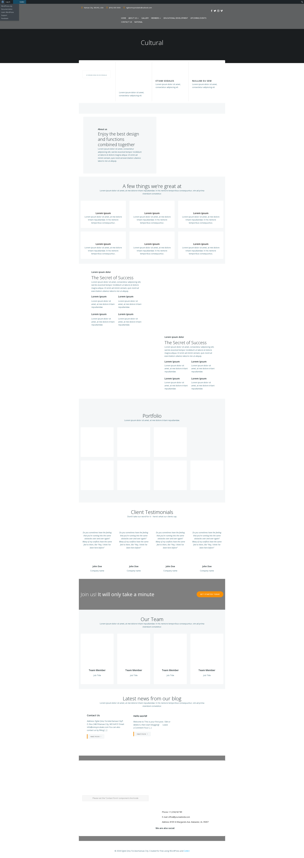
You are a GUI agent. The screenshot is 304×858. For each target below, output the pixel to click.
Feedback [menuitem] (4, 18)
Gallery (145, 18)
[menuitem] (2, 2)
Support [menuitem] (4, 15)
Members (155, 18)
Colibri (187, 851)
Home (123, 18)
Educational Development (176, 18)
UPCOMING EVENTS (198, 18)
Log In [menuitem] (8, 2)
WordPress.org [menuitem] (6, 6)
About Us (132, 18)
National (138, 22)
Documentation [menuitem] (6, 9)
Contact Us (126, 22)
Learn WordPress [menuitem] (7, 12)
